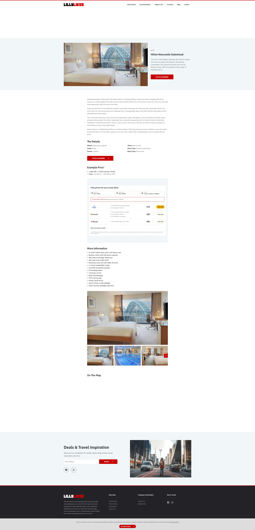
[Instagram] (75, 469)
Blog (178, 4)
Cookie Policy (113, 501)
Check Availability (162, 77)
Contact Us (112, 509)
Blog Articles (142, 504)
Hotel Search (131, 4)
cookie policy (174, 522)
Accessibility (113, 506)
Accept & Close (125, 526)
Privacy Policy (113, 504)
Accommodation (145, 4)
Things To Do (158, 4)
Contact (186, 4)
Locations (170, 4)
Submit (106, 461)
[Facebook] (67, 469)
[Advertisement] (127, 24)
